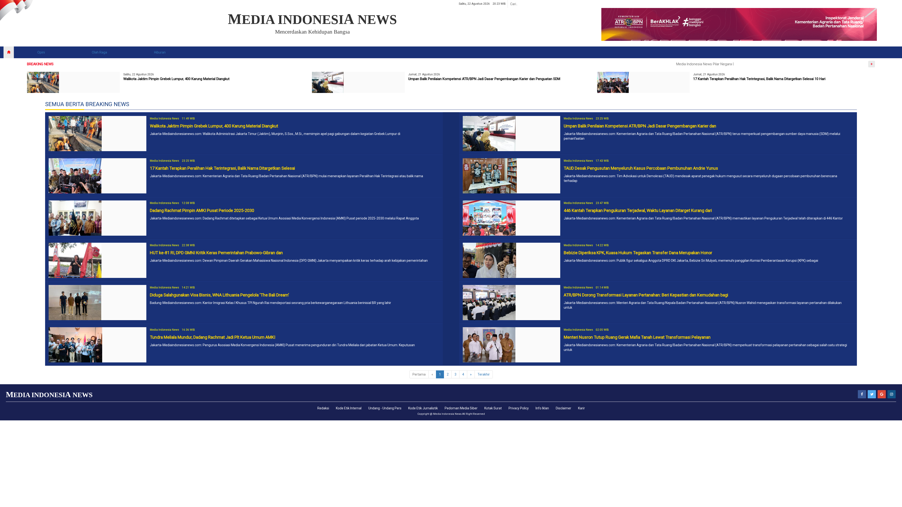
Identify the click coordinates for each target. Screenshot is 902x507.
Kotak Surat (493, 408)
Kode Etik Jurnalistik (423, 408)
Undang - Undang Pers (384, 408)
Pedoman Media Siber (461, 408)
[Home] (9, 52)
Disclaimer (563, 408)
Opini (41, 52)
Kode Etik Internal (349, 408)
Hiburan (160, 52)
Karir (581, 408)
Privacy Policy (519, 408)
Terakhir (484, 374)
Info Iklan (542, 408)
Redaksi (323, 408)
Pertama (419, 374)
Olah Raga (99, 52)
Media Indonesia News (447, 413)
